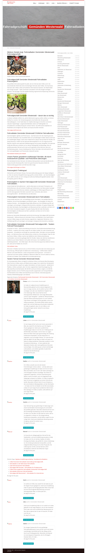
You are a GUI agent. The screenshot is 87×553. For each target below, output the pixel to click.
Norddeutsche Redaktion (40, 459)
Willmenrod (68, 59)
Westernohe (68, 97)
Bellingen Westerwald (68, 142)
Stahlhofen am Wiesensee (68, 69)
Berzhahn (68, 56)
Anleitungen (41, 3)
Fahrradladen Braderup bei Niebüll (16, 153)
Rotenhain (68, 158)
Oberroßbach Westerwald (68, 166)
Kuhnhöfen (68, 156)
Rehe (68, 176)
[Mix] (71, 208)
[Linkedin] (64, 208)
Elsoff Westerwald (68, 126)
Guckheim (68, 73)
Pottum (68, 87)
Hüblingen (68, 71)
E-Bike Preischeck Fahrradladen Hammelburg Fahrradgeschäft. (26, 462)
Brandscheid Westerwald (68, 101)
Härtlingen (68, 123)
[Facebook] (58, 208)
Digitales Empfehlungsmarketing (24, 459)
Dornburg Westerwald (68, 63)
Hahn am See (68, 138)
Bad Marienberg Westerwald (68, 191)
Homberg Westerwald (68, 197)
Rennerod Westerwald (68, 119)
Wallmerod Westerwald (68, 124)
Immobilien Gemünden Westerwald (17, 279)
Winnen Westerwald (68, 65)
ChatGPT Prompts (74, 3)
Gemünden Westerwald (38, 281)
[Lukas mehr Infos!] (13, 326)
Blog (34, 3)
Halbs (68, 79)
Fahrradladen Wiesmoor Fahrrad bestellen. (21, 471)
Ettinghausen (68, 168)
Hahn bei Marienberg (68, 160)
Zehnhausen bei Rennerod (68, 180)
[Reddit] (62, 208)
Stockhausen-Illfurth (68, 170)
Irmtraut (68, 61)
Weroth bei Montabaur (68, 148)
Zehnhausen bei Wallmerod (68, 164)
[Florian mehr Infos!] (13, 287)
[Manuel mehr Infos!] (13, 437)
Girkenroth (68, 83)
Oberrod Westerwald (68, 128)
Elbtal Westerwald (68, 93)
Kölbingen (68, 91)
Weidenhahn (68, 201)
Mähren (68, 105)
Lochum (68, 199)
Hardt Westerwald (68, 178)
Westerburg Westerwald (68, 58)
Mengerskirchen (68, 154)
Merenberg (68, 193)
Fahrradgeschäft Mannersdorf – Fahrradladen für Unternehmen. (27, 473)
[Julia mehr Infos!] (13, 507)
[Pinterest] (67, 208)
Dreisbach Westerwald (68, 132)
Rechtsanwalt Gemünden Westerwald (28, 277)
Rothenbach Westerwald (68, 136)
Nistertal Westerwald (68, 195)
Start (8, 48)
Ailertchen (68, 115)
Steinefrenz (68, 162)
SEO (47, 3)
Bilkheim (68, 99)
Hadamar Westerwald (68, 172)
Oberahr (68, 186)
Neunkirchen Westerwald (68, 89)
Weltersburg (68, 75)
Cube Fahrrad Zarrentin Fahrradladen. (20, 465)
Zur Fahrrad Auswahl (28, 316)
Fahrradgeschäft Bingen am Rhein (16, 167)
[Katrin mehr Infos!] (13, 485)
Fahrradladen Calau (12, 246)
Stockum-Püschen (68, 144)
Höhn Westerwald (68, 107)
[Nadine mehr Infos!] (13, 366)
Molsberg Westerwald (68, 109)
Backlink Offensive (62, 3)
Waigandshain (68, 189)
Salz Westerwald (68, 95)
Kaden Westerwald (68, 121)
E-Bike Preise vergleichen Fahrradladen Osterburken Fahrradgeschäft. (28, 469)
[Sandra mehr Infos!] (13, 407)
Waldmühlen (68, 81)
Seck (68, 67)
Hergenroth (68, 77)
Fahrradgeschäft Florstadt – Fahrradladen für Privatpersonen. (26, 467)
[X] (60, 208)
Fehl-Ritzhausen (68, 150)
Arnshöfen (68, 152)
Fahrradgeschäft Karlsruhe (14, 130)
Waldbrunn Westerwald (68, 113)
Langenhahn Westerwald (68, 111)
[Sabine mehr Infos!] (13, 529)
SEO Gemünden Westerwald (47, 277)
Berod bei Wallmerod (68, 134)
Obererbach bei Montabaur (68, 182)
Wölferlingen (68, 184)
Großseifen (68, 140)
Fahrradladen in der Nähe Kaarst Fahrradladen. (22, 463)
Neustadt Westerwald (68, 130)
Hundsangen (68, 174)
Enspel (68, 188)
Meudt (68, 146)
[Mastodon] (69, 208)
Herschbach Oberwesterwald (68, 117)
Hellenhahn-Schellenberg (68, 85)
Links (53, 3)
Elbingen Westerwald (68, 103)
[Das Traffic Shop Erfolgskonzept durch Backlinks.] (12, 3)
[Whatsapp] (73, 208)
